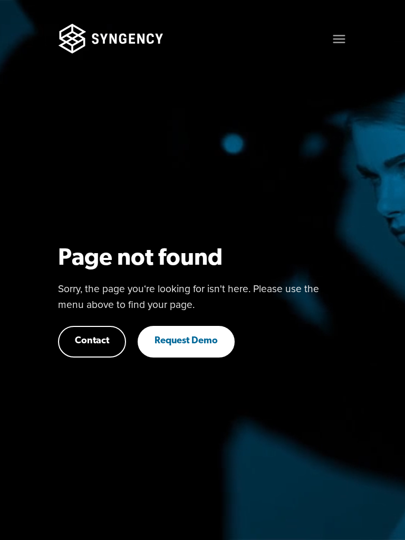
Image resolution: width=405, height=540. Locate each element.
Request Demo (186, 341)
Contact (92, 341)
